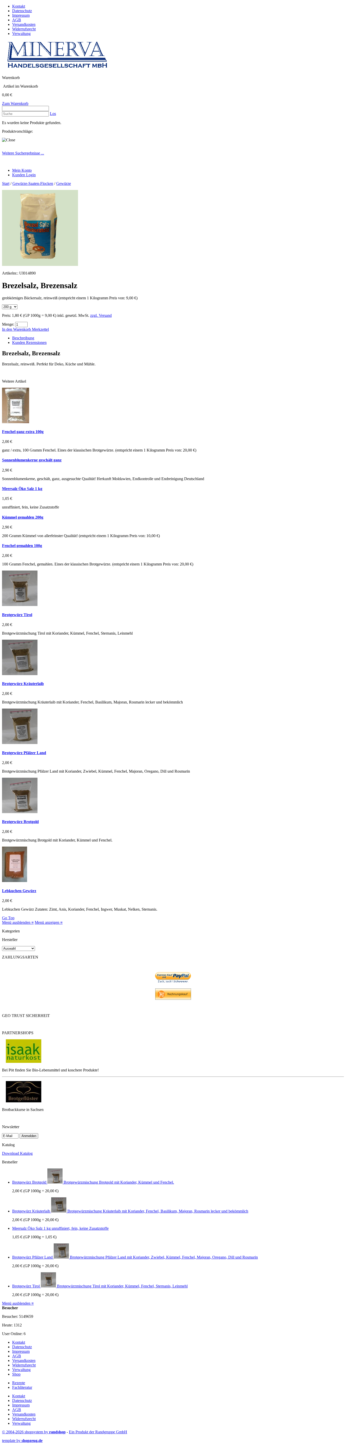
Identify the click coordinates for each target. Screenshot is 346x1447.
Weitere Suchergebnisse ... (23, 153)
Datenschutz (22, 11)
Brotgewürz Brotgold (20, 821)
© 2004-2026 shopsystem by (34, 1432)
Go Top (8, 918)
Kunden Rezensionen (29, 342)
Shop (16, 1374)
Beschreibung (23, 338)
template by (22, 1440)
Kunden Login (24, 175)
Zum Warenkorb (15, 103)
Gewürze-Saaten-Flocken (32, 183)
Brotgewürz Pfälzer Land (24, 753)
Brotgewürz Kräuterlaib (23, 683)
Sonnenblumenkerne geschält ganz (32, 460)
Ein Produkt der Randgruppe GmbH (98, 1432)
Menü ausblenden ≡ (18, 922)
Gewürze (63, 183)
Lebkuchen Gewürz (19, 891)
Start (5, 183)
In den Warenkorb (17, 329)
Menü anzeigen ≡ (49, 922)
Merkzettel (40, 329)
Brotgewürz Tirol (17, 615)
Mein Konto (22, 170)
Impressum (21, 15)
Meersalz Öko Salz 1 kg (22, 488)
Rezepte (18, 1383)
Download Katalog (17, 1153)
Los (53, 113)
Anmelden (29, 1136)
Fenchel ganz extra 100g (23, 431)
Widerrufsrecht (24, 29)
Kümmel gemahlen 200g (22, 517)
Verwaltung (21, 33)
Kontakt (18, 6)
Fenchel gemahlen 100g (22, 545)
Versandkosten (23, 24)
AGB (16, 20)
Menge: (8, 324)
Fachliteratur (22, 1387)
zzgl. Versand (101, 315)
